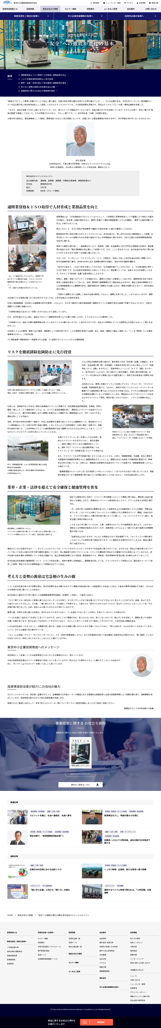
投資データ (73, 942)
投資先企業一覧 (74, 938)
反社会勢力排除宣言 (137, 1000)
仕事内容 (133, 946)
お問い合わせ (151, 8)
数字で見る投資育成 (106, 951)
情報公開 (155, 3)
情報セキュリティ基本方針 (140, 996)
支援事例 (10, 963)
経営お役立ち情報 (50, 8)
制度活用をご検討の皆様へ (26, 15)
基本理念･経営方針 (106, 942)
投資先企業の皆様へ (134, 15)
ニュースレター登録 (113, 3)
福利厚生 (133, 951)
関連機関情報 (104, 971)
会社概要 (102, 955)
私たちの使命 (135, 938)
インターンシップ (136, 959)
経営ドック (42, 955)
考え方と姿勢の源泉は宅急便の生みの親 (38, 86)
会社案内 (131, 8)
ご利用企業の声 (13, 947)
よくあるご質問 (110, 8)
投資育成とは (12, 932)
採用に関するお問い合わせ (140, 963)
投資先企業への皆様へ (46, 932)
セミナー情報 (70, 8)
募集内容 (133, 955)
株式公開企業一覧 (75, 946)
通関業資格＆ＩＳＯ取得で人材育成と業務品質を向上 (43, 75)
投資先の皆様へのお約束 (108, 946)
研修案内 (90, 8)
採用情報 (142, 3)
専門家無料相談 (43, 951)
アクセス (129, 3)
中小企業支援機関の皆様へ (80, 15)
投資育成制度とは (10, 8)
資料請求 (96, 3)
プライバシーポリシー (138, 992)
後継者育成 (11, 959)
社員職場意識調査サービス (48, 959)
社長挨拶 (102, 938)
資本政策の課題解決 (14, 951)
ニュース (133, 976)
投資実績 (30, 8)
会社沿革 (102, 959)
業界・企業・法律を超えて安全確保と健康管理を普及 (43, 82)
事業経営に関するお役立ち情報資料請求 (38, 90)
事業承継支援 (12, 955)
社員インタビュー (136, 942)
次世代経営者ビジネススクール (49, 946)
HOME (10, 915)
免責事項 (133, 988)
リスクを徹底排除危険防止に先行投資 (37, 79)
